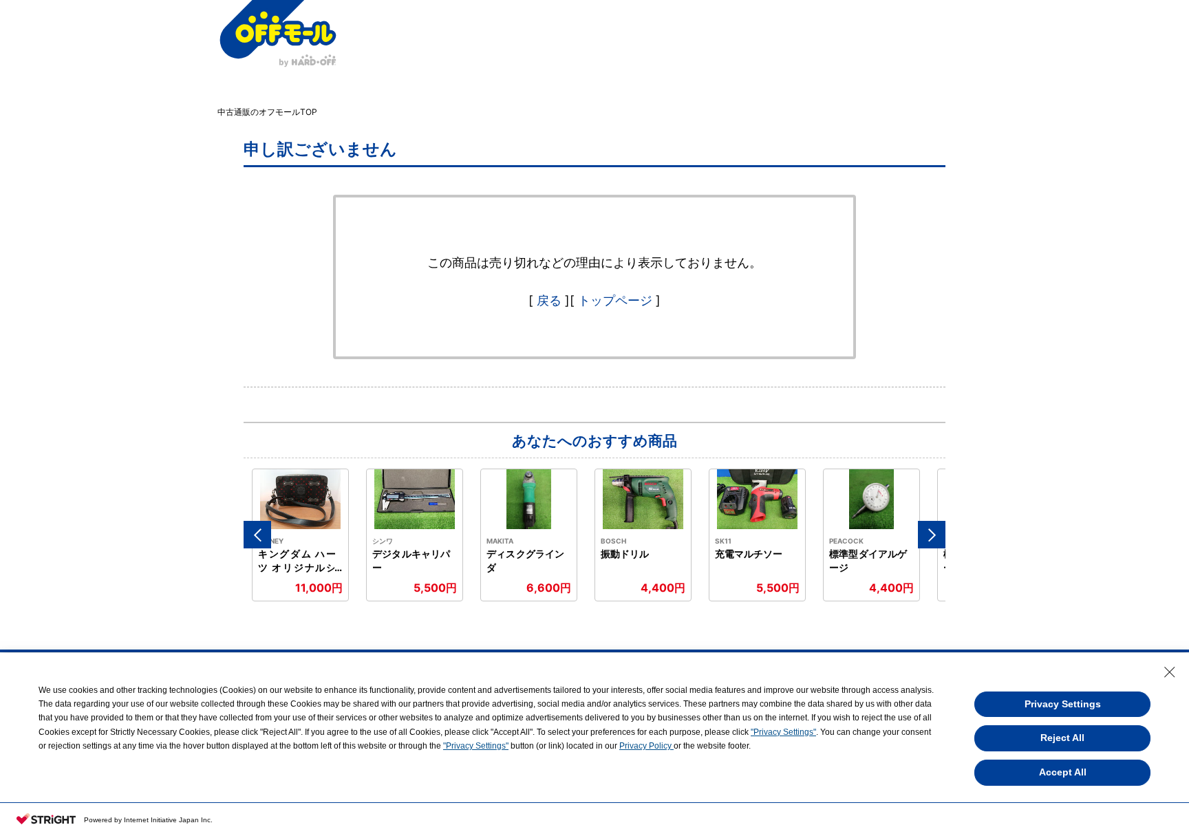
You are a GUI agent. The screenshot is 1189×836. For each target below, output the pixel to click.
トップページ (615, 300)
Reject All (1062, 737)
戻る (549, 300)
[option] (301, 535)
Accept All (1062, 772)
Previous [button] (257, 534)
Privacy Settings (1063, 703)
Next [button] (931, 534)
